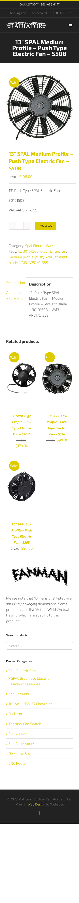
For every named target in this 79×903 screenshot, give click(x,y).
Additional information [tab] (14, 295)
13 (19, 251)
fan (63, 251)
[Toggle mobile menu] (71, 26)
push (39, 257)
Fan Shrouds (19, 694)
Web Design (36, 804)
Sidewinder (18, 733)
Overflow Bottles (22, 753)
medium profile (21, 257)
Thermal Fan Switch (25, 723)
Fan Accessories (22, 743)
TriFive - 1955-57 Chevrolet (30, 703)
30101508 (31, 251)
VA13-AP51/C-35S (33, 262)
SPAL (49, 257)
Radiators (16, 713)
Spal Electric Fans (39, 245)
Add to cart (46, 225)
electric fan (49, 251)
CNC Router (18, 763)
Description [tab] (14, 282)
